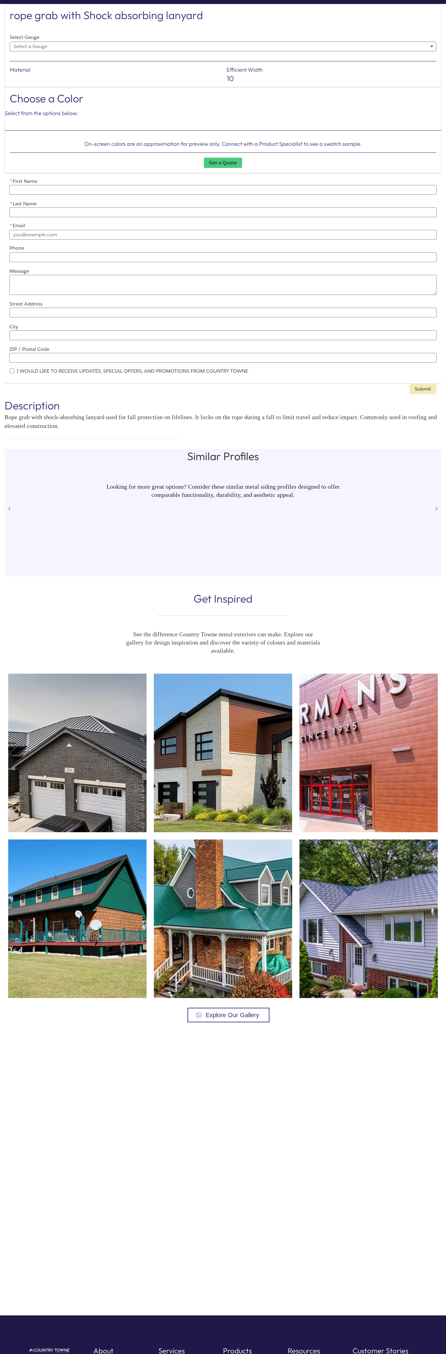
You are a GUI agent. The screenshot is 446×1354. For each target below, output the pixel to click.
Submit (423, 389)
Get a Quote (223, 162)
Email (17, 225)
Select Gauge (24, 37)
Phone (16, 248)
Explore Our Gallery (232, 1015)
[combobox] (223, 46)
